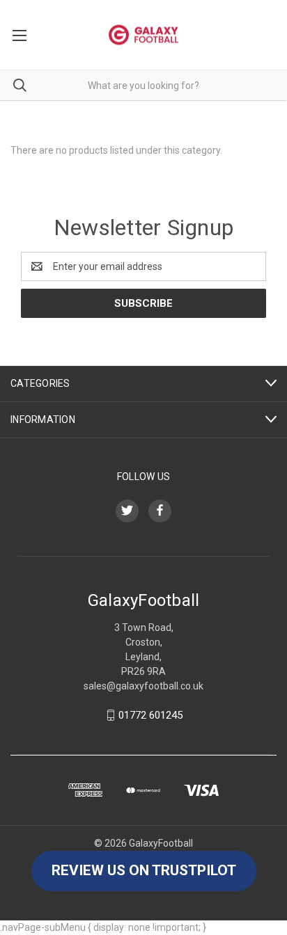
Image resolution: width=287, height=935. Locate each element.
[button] (143, 871)
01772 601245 (150, 715)
